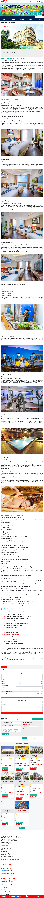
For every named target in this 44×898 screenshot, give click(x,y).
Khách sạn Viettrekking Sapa (7, 811)
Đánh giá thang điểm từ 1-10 (7, 723)
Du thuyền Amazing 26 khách (12, 632)
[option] (22, 9)
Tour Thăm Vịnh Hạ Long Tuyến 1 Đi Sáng (15, 611)
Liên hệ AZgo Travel (6, 848)
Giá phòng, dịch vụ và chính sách (8, 54)
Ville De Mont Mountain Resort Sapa (22, 783)
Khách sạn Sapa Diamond (22, 756)
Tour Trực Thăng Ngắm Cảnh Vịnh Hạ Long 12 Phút (17, 618)
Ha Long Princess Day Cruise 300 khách (14, 643)
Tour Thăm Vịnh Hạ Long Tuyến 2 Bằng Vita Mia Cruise (17, 614)
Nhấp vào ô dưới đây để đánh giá (7, 725)
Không (4, 695)
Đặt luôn (22, 697)
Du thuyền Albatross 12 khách (12, 645)
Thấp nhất (35, 738)
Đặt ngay (5, 769)
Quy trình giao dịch (6, 849)
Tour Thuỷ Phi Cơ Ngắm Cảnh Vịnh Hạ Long (15, 620)
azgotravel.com (6, 872)
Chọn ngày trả (3, 683)
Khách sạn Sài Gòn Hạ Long (11, 627)
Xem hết (22, 827)
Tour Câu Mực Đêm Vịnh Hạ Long (13, 621)
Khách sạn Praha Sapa (36, 756)
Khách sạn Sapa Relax (22, 811)
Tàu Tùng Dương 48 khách (11, 637)
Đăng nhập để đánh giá (37, 719)
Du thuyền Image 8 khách (11, 629)
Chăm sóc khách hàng (7, 854)
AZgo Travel (8, 648)
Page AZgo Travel (36, 657)
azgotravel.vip (6, 875)
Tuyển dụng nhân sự (6, 853)
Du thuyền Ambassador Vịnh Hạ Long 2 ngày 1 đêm (17, 623)
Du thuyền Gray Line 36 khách (12, 634)
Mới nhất (24, 738)
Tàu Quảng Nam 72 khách (11, 639)
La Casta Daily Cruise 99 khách (12, 641)
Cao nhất (40, 738)
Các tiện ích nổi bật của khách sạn (8, 50)
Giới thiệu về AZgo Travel (7, 856)
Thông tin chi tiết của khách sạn (8, 52)
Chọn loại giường (4, 687)
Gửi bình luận (4, 667)
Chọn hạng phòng (4, 685)
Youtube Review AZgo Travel (25, 657)
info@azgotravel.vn (8, 842)
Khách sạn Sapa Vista (36, 782)
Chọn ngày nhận (4, 681)
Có (7, 695)
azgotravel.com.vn (7, 873)
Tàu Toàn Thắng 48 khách (11, 636)
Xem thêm (4, 768)
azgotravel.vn (7, 653)
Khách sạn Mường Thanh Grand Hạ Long (14, 625)
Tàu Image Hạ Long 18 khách (12, 630)
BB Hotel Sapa (7, 755)
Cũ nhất (29, 738)
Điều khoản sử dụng (6, 851)
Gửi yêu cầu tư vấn (22, 713)
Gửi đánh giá (5, 734)
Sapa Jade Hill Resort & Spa (8, 782)
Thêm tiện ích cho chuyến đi (7, 55)
